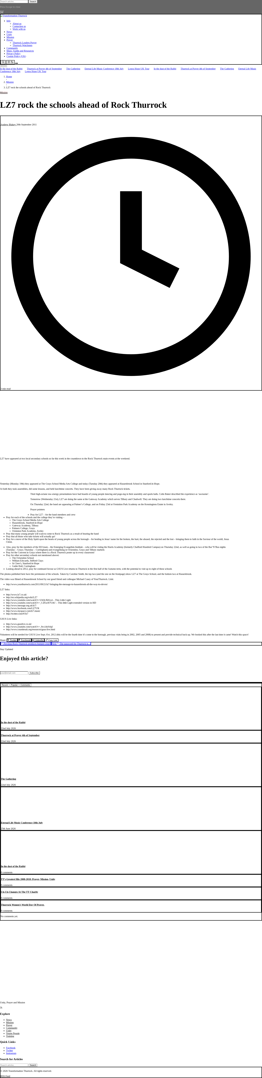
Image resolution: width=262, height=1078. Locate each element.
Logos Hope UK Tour (138, 68)
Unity (9, 34)
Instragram (11, 1053)
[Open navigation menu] (16, 63)
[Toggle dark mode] (10, 62)
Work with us (19, 29)
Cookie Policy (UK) (16, 56)
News (9, 31)
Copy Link (52, 640)
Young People (13, 1033)
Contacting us (19, 26)
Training (10, 1036)
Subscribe (34, 673)
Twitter (13, 640)
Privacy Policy (13, 53)
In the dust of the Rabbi (11, 68)
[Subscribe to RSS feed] (1, 1008)
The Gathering (73, 68)
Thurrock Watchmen (22, 45)
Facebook (25, 640)
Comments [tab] (25, 685)
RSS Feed (5, 1076)
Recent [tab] (5, 685)
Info (8, 21)
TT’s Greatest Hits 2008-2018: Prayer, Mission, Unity (28, 879)
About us (17, 23)
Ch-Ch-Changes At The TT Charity (19, 892)
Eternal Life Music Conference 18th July (104, 68)
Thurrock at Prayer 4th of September (44, 68)
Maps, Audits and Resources (20, 51)
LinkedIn (39, 640)
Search (33, 1)
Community (12, 48)
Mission (10, 37)
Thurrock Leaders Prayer (25, 42)
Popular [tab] (14, 685)
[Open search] (3, 62)
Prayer (10, 40)
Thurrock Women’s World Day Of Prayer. (22, 905)
